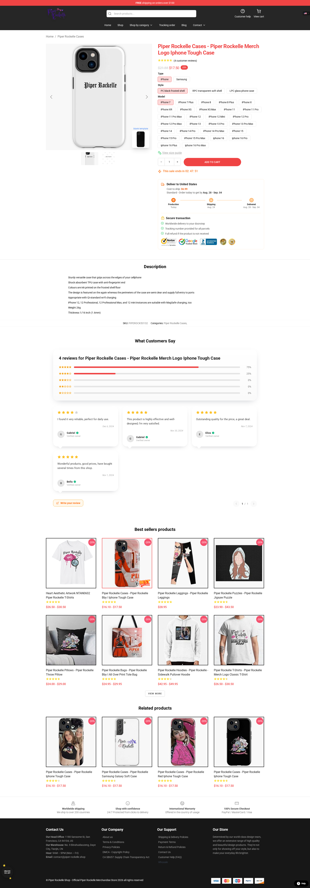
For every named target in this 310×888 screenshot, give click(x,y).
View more (155, 693)
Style (161, 85)
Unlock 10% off (7, 872)
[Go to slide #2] (108, 158)
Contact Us (164, 852)
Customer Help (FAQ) (170, 857)
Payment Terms (167, 842)
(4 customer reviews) (185, 60)
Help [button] (303, 883)
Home (49, 36)
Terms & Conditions (113, 842)
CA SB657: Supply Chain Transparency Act (126, 857)
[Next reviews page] (253, 504)
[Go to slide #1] (89, 158)
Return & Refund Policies (171, 847)
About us (108, 837)
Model (161, 96)
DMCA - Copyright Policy (116, 852)
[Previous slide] (51, 97)
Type (160, 73)
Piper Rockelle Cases (71, 36)
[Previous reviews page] (236, 504)
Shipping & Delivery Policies (173, 837)
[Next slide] (146, 97)
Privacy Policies (111, 847)
